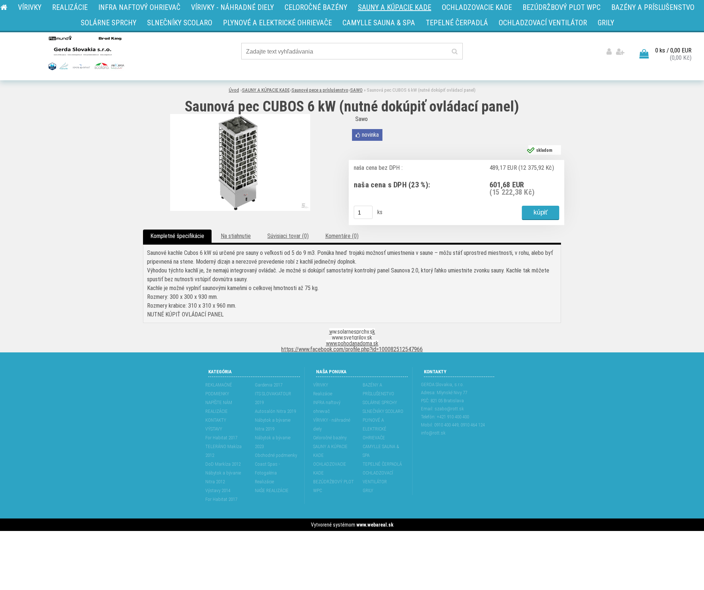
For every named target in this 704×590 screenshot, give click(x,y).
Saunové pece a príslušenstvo (320, 90)
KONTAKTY (215, 420)
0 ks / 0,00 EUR (673, 50)
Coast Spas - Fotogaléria (267, 468)
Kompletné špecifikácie (177, 235)
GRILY (368, 490)
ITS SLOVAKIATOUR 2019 (273, 398)
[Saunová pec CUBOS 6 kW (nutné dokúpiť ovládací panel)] (240, 116)
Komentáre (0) (342, 235)
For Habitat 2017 (221, 437)
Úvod (234, 90)
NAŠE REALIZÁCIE (272, 490)
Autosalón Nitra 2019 (275, 411)
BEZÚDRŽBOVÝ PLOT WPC (333, 486)
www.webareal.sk (374, 525)
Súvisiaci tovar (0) (288, 235)
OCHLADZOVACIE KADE (329, 468)
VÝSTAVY (213, 429)
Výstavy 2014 (217, 490)
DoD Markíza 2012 (223, 464)
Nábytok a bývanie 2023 (272, 442)
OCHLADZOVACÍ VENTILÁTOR (378, 477)
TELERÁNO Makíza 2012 (223, 451)
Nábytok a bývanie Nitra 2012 (223, 477)
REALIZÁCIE (216, 411)
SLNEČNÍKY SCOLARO (383, 411)
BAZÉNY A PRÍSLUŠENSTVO (378, 389)
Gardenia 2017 (268, 385)
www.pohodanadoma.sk (352, 343)
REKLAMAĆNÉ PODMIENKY (218, 389)
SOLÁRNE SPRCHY (380, 402)
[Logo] (85, 52)
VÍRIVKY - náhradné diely (331, 424)
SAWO (356, 90)
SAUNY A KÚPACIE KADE (266, 90)
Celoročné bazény (329, 437)
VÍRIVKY (320, 385)
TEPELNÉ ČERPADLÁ (382, 464)
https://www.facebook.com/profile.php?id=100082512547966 (352, 349)
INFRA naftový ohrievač (326, 407)
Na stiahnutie (236, 235)
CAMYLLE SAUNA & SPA (381, 451)
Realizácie (264, 481)
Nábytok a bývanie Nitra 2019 (272, 424)
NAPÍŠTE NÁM (218, 402)
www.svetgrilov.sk (352, 337)
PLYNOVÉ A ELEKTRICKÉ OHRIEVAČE (374, 428)
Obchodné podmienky (276, 455)
